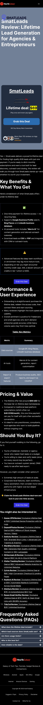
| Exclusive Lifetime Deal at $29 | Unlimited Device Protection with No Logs (23, 521)
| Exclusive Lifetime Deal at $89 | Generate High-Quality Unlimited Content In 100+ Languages (23, 549)
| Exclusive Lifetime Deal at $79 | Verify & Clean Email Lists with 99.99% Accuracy (21, 598)
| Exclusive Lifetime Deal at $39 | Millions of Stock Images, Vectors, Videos (22, 530)
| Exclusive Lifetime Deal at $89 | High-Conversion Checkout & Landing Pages (22, 573)
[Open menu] (39, 4)
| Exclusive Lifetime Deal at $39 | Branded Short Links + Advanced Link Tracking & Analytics (22, 540)
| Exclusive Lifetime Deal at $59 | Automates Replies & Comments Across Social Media (22, 583)
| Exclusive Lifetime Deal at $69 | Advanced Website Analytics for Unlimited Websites (23, 564)
